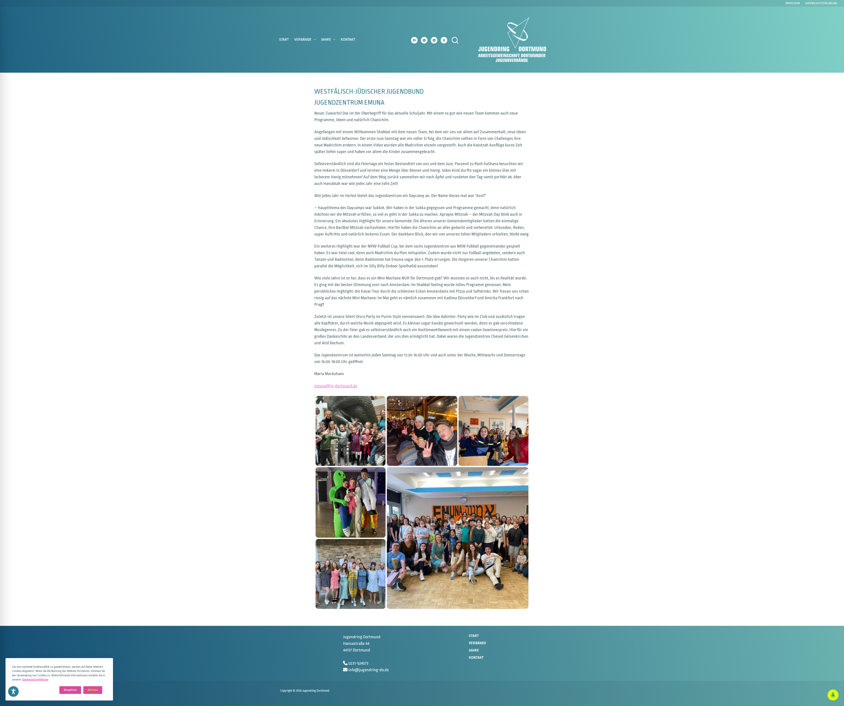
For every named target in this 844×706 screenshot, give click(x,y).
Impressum (793, 3)
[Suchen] (455, 40)
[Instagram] (424, 40)
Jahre (326, 39)
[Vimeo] (444, 40)
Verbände (302, 39)
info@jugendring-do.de (368, 670)
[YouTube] (434, 40)
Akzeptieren (70, 689)
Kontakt (348, 39)
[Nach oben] (833, 695)
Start (284, 39)
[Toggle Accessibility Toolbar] (13, 691)
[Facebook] (414, 40)
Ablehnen (93, 689)
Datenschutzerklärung (35, 679)
